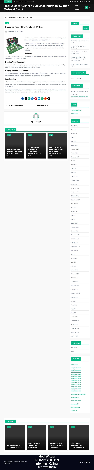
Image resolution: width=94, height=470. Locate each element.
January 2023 (74, 277)
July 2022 (73, 301)
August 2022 (74, 297)
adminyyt (11, 31)
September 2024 (75, 200)
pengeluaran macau (76, 367)
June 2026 (74, 133)
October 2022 (74, 289)
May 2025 (73, 168)
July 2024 (73, 207)
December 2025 (75, 157)
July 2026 (73, 129)
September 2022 (75, 293)
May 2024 (73, 215)
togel (76, 5)
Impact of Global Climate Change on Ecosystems (56, 149)
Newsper (22, 461)
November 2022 (75, 285)
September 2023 (75, 246)
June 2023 (74, 258)
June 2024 (74, 211)
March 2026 (74, 145)
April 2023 (73, 266)
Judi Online (74, 347)
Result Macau (74, 113)
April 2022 (73, 313)
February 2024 (75, 227)
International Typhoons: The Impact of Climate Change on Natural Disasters (78, 59)
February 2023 (75, 274)
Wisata (77, 9)
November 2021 (75, 332)
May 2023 (73, 262)
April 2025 (73, 172)
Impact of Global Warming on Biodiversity (34, 149)
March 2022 (74, 316)
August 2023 (74, 250)
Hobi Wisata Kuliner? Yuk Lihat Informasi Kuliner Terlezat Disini (36, 7)
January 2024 (74, 231)
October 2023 (74, 242)
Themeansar (7, 463)
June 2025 (74, 164)
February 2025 (75, 180)
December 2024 (75, 188)
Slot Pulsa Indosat (75, 407)
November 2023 (75, 238)
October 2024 (74, 196)
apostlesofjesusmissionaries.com (79, 96)
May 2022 (73, 309)
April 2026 (73, 141)
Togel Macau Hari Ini (76, 110)
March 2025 (74, 176)
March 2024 (74, 223)
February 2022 (75, 320)
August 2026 (74, 125)
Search (75, 23)
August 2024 (74, 203)
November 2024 (75, 192)
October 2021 (74, 336)
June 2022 (74, 305)
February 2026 (75, 149)
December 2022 (75, 281)
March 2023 (74, 270)
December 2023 (75, 235)
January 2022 (74, 324)
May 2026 (73, 137)
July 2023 (73, 254)
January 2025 (74, 184)
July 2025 (73, 161)
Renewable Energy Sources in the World (14, 150)
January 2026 (74, 153)
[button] (89, 7)
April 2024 (73, 219)
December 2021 (75, 328)
